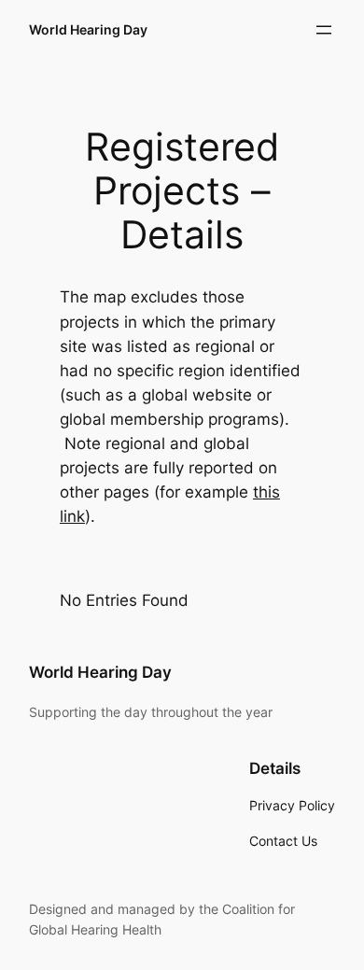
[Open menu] (324, 30)
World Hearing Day (88, 29)
